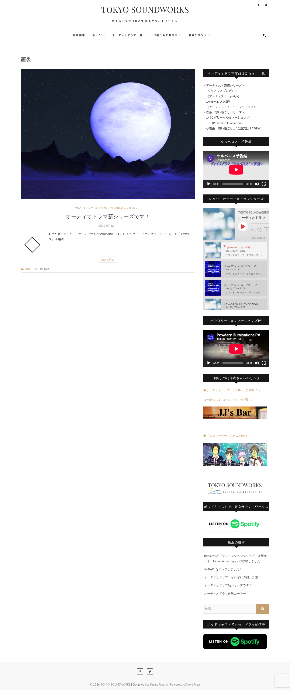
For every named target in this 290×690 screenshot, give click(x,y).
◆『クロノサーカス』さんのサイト (227, 435)
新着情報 (79, 35)
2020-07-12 (106, 225)
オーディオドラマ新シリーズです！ (108, 216)
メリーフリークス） (245, 107)
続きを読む (107, 259)
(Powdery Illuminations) (226, 123)
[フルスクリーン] (264, 184)
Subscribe (258, 238)
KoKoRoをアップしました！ (223, 569)
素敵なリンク (198, 35)
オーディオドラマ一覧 (127, 35)
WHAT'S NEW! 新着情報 (90, 207)
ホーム (96, 35)
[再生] (209, 184)
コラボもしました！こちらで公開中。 (228, 399)
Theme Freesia (158, 684)
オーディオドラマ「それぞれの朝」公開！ (232, 577)
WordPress (193, 684)
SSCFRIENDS (42, 269)
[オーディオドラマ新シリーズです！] (108, 134)
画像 (28, 269)
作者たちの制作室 (165, 35)
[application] (236, 169)
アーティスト (218, 107)
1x (267, 230)
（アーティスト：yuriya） (222, 96)
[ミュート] (257, 184)
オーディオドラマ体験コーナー (225, 593)
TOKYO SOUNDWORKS (145, 9)
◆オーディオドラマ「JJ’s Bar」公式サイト (231, 390)
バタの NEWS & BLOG (123, 207)
